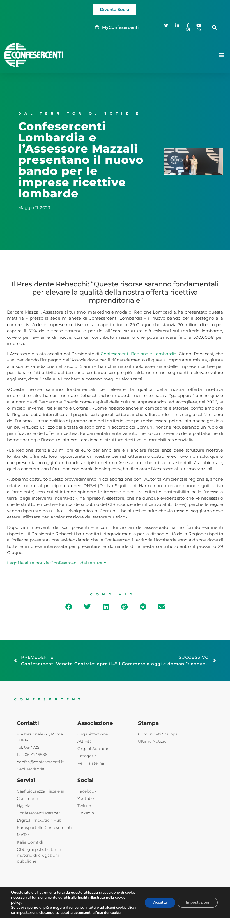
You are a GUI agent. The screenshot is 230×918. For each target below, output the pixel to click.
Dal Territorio (56, 113)
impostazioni (26, 912)
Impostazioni (197, 902)
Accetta (160, 902)
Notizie (122, 113)
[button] (214, 27)
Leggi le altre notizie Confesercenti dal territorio (56, 563)
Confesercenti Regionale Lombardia (138, 353)
